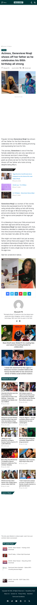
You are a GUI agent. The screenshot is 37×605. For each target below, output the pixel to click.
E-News (9, 46)
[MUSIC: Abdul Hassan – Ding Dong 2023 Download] (5, 562)
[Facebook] (8, 294)
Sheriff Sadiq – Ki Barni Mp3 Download (19, 554)
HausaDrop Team (30, 591)
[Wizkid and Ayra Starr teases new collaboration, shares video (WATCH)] (9, 474)
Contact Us (14, 593)
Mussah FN (6, 68)
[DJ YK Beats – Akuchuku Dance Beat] (6, 195)
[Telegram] (29, 294)
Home (4, 46)
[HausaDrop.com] (18, 2)
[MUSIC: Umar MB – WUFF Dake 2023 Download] (5, 581)
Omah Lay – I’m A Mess (19, 185)
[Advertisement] (18, 25)
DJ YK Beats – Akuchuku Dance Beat (23, 193)
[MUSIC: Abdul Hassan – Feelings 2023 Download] (5, 549)
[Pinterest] (20, 294)
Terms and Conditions (18, 596)
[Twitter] (12, 294)
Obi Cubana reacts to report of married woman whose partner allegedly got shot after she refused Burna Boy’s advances (27, 396)
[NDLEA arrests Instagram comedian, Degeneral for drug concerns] (27, 432)
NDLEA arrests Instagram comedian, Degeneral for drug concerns (27, 440)
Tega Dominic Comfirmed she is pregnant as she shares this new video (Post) (22, 176)
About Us (7, 593)
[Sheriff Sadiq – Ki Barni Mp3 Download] (5, 556)
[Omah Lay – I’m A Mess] (6, 187)
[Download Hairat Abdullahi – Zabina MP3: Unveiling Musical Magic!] (5, 571)
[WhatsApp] (25, 294)
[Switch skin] (32, 3)
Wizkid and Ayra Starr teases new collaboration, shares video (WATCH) (9, 482)
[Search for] (35, 3)
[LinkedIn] (16, 294)
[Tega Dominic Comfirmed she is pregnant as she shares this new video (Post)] (6, 176)
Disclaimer (30, 593)
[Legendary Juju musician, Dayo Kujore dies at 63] (27, 453)
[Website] (17, 321)
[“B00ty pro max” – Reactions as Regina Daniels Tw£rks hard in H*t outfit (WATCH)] (9, 432)
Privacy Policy (22, 593)
